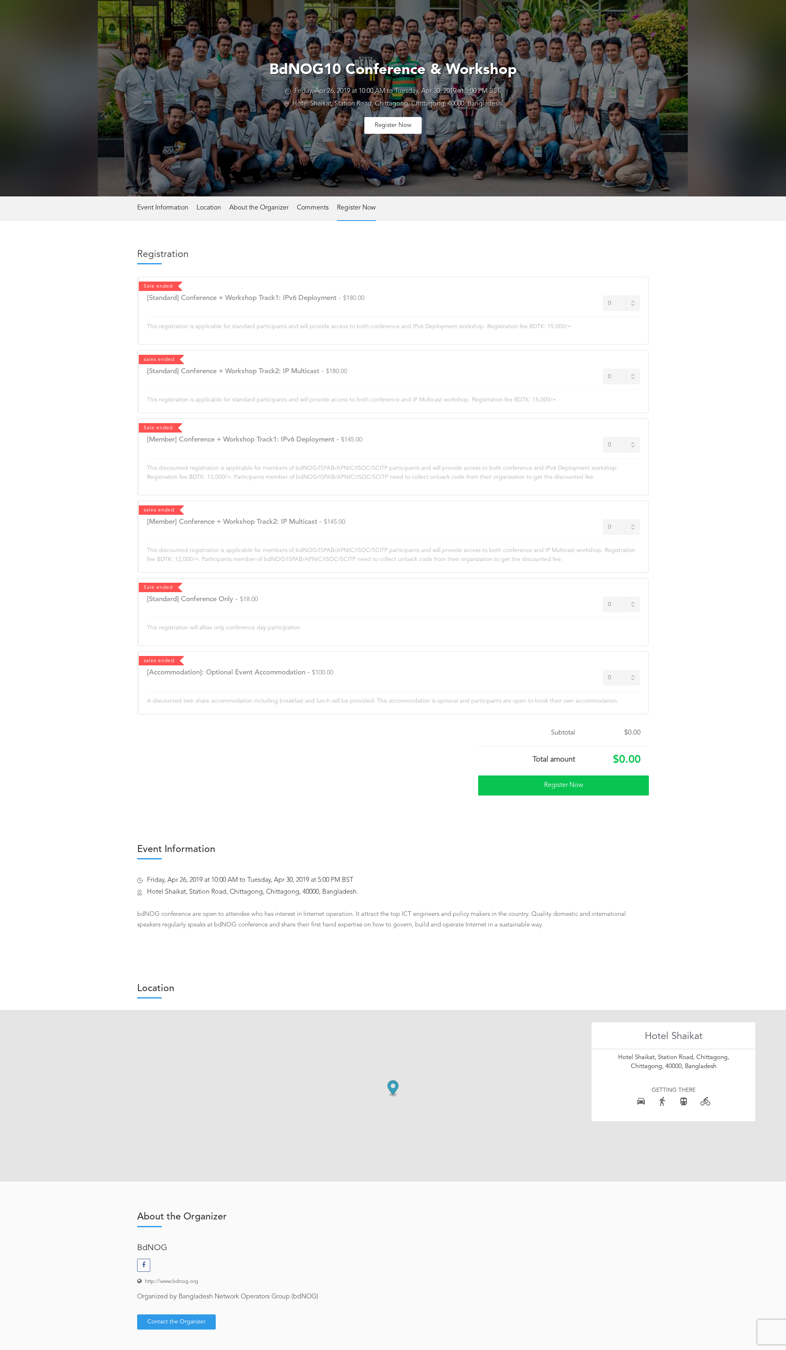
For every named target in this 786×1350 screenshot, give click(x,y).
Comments (313, 208)
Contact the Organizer (176, 1322)
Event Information (162, 208)
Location (208, 208)
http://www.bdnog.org (171, 1281)
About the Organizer (259, 208)
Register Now (393, 125)
